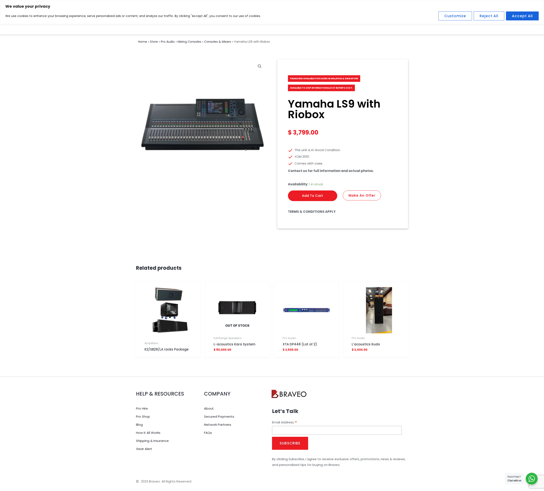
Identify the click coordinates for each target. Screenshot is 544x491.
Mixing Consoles (189, 42)
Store (154, 42)
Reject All (489, 15)
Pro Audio (168, 42)
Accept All (522, 15)
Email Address (284, 422)
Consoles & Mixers (217, 42)
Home (142, 42)
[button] (260, 66)
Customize (455, 15)
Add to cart (312, 195)
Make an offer (361, 195)
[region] (272, 12)
